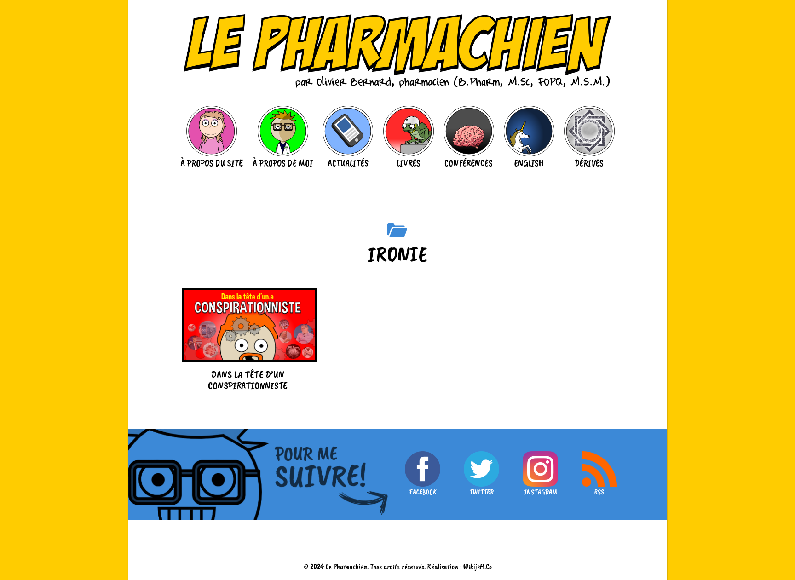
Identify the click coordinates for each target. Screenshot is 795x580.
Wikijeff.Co (477, 566)
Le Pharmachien (346, 566)
